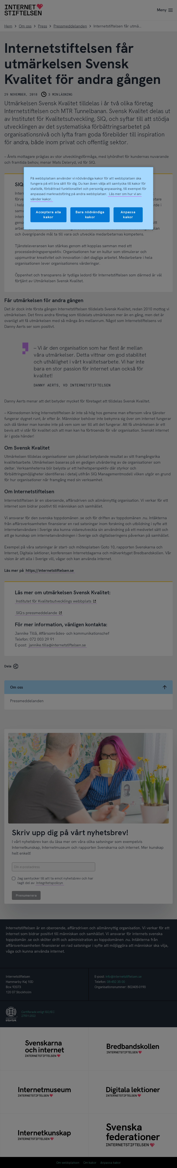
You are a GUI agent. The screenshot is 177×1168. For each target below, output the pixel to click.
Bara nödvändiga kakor (90, 214)
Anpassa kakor (128, 214)
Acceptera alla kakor (48, 214)
